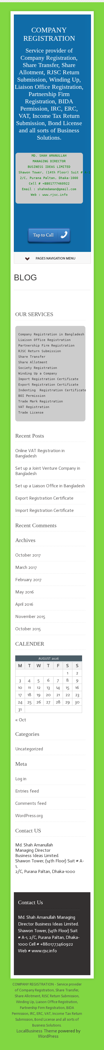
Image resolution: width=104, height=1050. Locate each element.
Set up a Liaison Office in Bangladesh (50, 485)
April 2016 (24, 604)
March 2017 (26, 567)
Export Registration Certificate (44, 498)
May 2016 (24, 592)
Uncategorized (29, 748)
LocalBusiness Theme (36, 1031)
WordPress (48, 1036)
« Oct (20, 719)
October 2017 (28, 555)
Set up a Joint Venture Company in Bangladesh (47, 471)
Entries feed (27, 791)
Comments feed (30, 803)
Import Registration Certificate (44, 510)
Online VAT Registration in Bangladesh (40, 453)
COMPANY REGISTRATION (49, 34)
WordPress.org (29, 815)
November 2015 (30, 616)
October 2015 (28, 628)
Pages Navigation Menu (55, 258)
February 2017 (28, 579)
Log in (20, 778)
